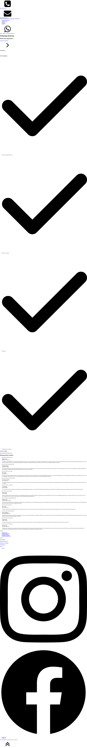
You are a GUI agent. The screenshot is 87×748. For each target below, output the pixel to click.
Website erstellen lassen (5, 20)
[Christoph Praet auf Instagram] (43, 648)
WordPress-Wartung (5, 534)
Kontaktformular (2, 544)
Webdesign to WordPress (6, 535)
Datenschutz (4, 737)
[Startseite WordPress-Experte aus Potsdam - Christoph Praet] (43, 18)
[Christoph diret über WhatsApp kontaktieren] (43, 29)
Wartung (3, 22)
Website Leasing (4, 532)
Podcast (3, 548)
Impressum (3, 738)
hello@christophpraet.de (4, 17)
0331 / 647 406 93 (3, 8)
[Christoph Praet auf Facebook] (43, 735)
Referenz (4, 33)
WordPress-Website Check (6, 536)
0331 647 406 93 (2, 539)
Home (1, 33)
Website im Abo (4, 21)
